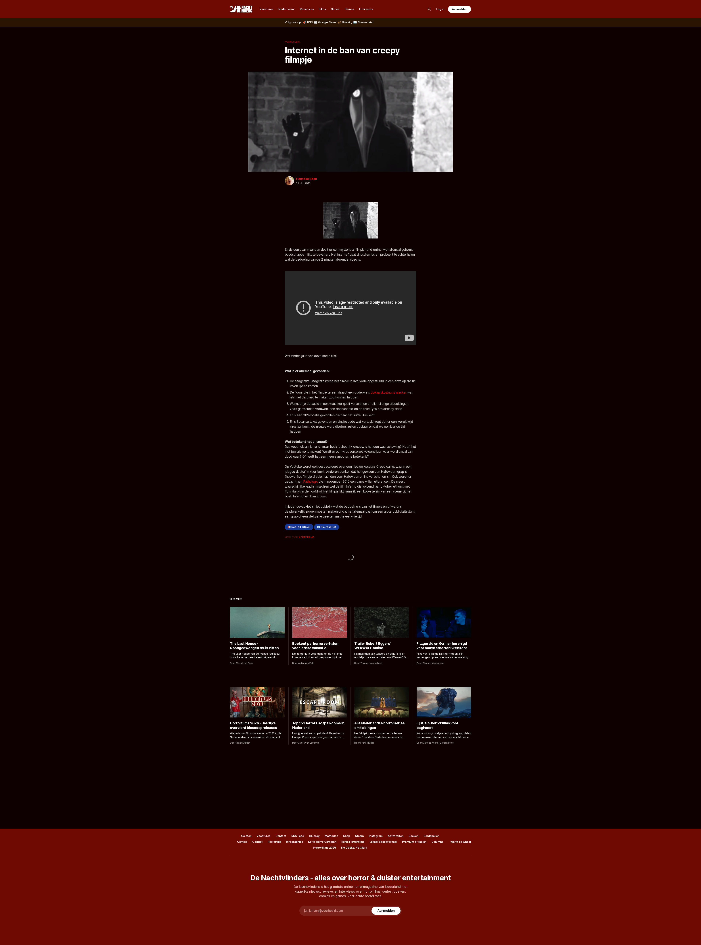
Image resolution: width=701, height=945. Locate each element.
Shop (346, 836)
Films (322, 9)
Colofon (246, 836)
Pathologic (310, 481)
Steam (359, 836)
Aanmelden (459, 9)
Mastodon (331, 836)
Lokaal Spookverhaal (383, 841)
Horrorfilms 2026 (324, 847)
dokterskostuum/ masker (388, 392)
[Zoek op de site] (429, 9)
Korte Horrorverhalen (322, 841)
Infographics (294, 841)
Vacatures (266, 9)
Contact (280, 836)
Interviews (366, 9)
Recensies (307, 9)
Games (349, 9)
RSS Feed (297, 836)
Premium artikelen (414, 841)
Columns (437, 841)
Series (335, 9)
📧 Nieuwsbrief (326, 527)
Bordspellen (431, 836)
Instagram (376, 836)
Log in (440, 9)
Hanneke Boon (306, 179)
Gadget (257, 841)
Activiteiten (395, 836)
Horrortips (274, 841)
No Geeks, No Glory (354, 847)
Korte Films (292, 41)
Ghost (467, 841)
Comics (242, 841)
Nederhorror (286, 9)
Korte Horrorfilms (352, 841)
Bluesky (314, 836)
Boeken (413, 836)
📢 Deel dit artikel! (299, 527)
